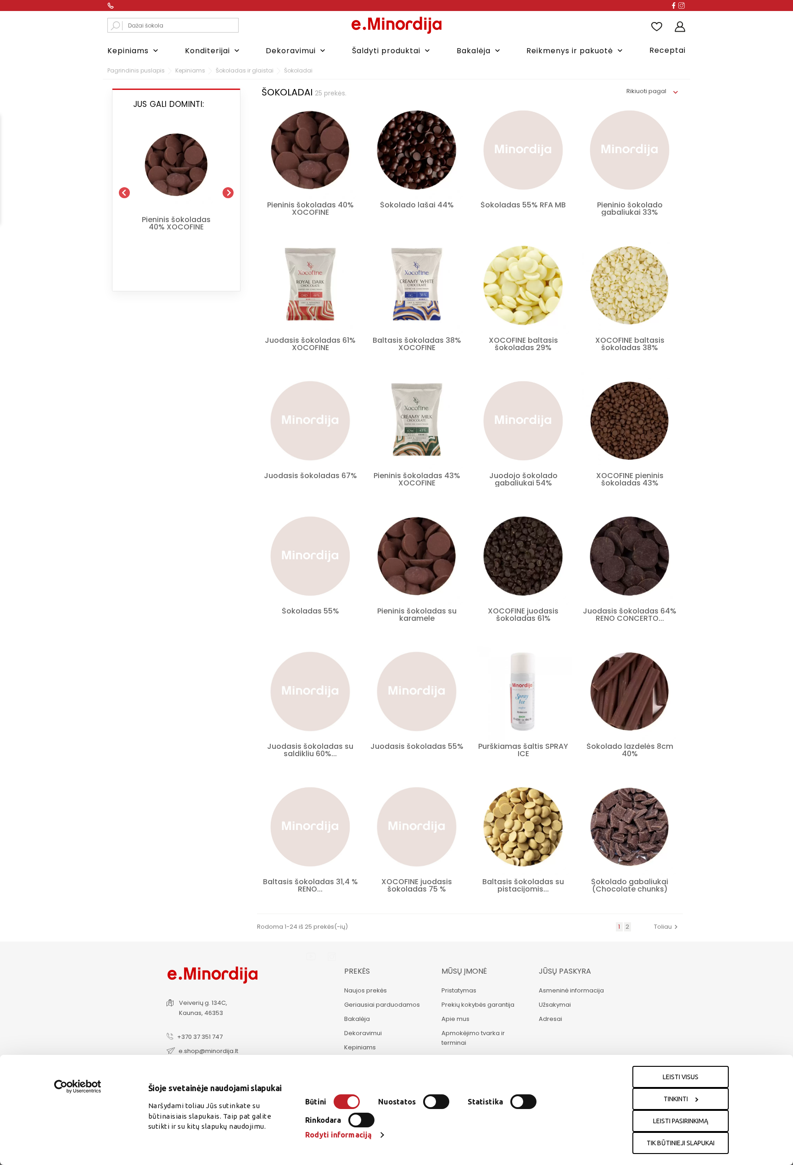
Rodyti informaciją (338, 1135)
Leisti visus (680, 1077)
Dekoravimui (296, 50)
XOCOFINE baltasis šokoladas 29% (523, 344)
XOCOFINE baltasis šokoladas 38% (630, 344)
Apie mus (455, 1018)
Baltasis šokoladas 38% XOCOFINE (417, 344)
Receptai (667, 50)
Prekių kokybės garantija (477, 1004)
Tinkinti (676, 1099)
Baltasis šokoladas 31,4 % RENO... (310, 885)
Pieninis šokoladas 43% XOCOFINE (417, 479)
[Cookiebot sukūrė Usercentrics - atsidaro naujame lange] (78, 1086)
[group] (176, 189)
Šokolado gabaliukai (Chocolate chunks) (629, 885)
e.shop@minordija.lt (208, 1051)
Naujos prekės (365, 990)
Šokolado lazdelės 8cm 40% (629, 750)
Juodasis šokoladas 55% (417, 746)
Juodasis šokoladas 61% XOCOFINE (310, 344)
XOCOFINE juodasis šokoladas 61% (523, 615)
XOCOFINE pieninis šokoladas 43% (630, 479)
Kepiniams (133, 50)
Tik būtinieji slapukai (681, 1143)
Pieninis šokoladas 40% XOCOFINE (176, 223)
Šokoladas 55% (310, 611)
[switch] (436, 1101)
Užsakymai (555, 1004)
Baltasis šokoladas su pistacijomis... (523, 885)
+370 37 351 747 (200, 1036)
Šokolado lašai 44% (417, 205)
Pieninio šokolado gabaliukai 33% (630, 208)
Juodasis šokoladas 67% (310, 475)
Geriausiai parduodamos (382, 1004)
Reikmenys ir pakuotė (575, 50)
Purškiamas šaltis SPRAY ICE (523, 750)
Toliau (667, 926)
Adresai (550, 1018)
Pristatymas (458, 990)
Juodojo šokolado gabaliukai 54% (523, 479)
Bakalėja (479, 50)
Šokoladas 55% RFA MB (523, 205)
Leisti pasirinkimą (680, 1121)
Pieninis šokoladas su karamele (417, 615)
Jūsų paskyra (565, 971)
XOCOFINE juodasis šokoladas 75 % (416, 885)
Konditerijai (213, 50)
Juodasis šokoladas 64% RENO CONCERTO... (629, 615)
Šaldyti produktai (392, 50)
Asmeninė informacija (571, 990)
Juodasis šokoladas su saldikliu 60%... (310, 750)
